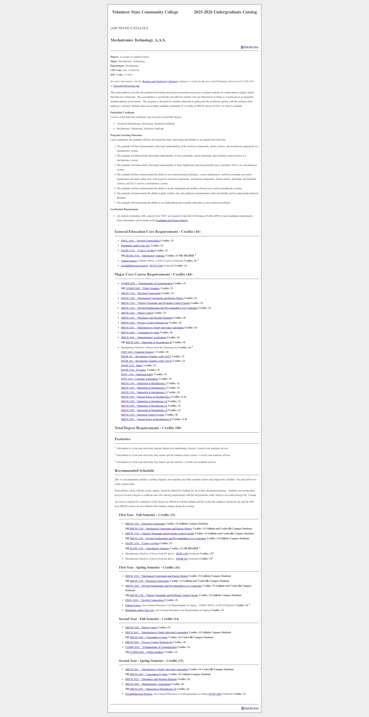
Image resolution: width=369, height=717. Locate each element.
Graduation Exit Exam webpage (172, 220)
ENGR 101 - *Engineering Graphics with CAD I (146, 356)
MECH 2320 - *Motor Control (137, 312)
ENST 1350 (182, 553)
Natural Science (129, 260)
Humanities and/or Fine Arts (135, 245)
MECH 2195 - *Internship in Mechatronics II (144, 401)
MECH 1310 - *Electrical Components (141, 293)
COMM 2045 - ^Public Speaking (143, 288)
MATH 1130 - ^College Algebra (138, 250)
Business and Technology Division (159, 81)
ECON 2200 (156, 265)
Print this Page (251, 46)
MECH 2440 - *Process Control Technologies (144, 322)
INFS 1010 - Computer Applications (139, 378)
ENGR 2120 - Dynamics (133, 369)
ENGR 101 (182, 558)
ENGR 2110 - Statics (132, 365)
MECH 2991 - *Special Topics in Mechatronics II (146, 419)
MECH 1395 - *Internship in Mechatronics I (143, 392)
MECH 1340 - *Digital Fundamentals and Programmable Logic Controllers (159, 307)
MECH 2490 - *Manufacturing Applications (144, 337)
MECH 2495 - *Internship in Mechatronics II (149, 342)
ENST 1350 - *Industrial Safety (137, 374)
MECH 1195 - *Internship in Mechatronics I (143, 383)
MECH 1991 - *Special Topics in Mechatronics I (146, 396)
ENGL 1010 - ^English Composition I (140, 240)
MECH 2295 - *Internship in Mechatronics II (144, 405)
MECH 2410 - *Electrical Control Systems (142, 414)
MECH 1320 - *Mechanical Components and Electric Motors (152, 298)
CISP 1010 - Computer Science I (137, 351)
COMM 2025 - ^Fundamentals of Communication (147, 283)
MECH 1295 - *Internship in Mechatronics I (143, 387)
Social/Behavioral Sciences (134, 265)
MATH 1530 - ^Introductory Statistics (145, 255)
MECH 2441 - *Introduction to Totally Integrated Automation (152, 327)
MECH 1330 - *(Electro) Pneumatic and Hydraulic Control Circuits (155, 303)
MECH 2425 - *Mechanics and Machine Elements (147, 317)
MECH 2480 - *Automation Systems (140, 332)
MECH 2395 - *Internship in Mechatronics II (144, 410)
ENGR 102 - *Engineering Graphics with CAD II (146, 360)
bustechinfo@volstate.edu (126, 85)
